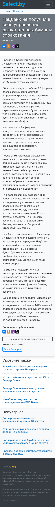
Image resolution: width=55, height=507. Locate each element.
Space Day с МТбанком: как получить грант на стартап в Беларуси (25, 368)
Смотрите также (16, 360)
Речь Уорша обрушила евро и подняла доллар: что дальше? (25, 430)
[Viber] (13, 46)
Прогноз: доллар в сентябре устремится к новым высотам (27, 452)
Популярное (13, 412)
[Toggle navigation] (48, 4)
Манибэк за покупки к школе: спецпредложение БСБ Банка (20, 401)
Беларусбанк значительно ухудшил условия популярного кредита (23, 390)
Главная (6, 11)
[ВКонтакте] (4, 46)
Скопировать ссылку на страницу (27, 339)
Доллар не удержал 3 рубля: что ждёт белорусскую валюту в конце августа (25, 441)
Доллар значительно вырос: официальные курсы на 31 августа (23, 420)
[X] (17, 46)
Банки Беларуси (12, 349)
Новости (18, 11)
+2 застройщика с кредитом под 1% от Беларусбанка (25, 379)
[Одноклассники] (8, 46)
